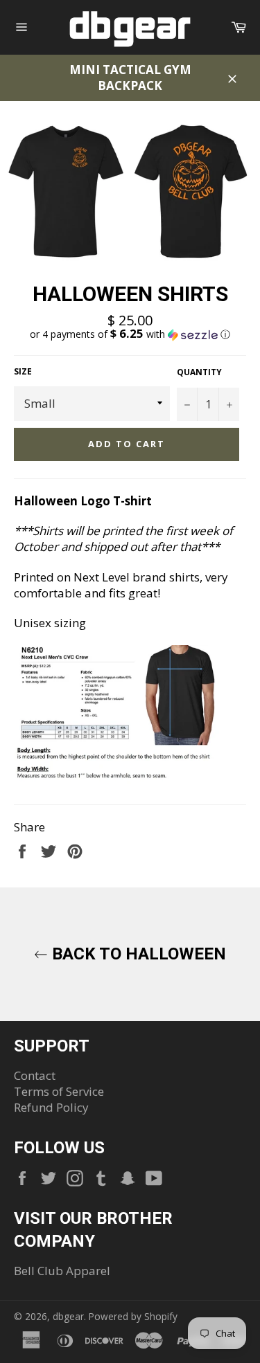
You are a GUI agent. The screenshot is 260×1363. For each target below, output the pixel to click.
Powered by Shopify (133, 1316)
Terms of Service (59, 1091)
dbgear (68, 1316)
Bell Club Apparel (62, 1271)
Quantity (199, 372)
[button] (130, 334)
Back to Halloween (137, 954)
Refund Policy (51, 1107)
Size (23, 371)
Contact (34, 1075)
